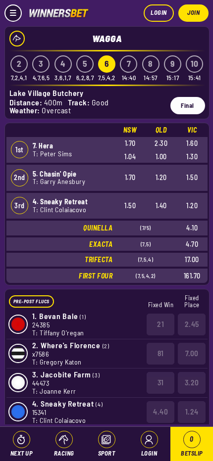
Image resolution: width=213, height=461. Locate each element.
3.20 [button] (192, 382)
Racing (64, 453)
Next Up (21, 453)
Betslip (192, 446)
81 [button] (161, 353)
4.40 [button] (160, 411)
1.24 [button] (192, 411)
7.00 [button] (192, 353)
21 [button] (160, 324)
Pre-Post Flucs (31, 301)
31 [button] (161, 382)
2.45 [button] (192, 324)
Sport (106, 453)
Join (193, 12)
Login (159, 12)
